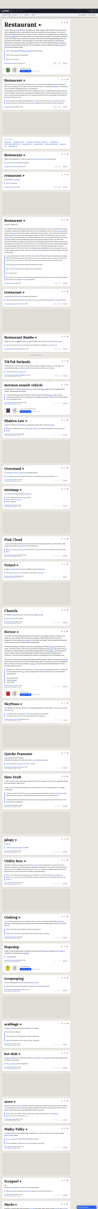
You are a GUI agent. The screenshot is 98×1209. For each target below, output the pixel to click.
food (18, 180)
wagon (23, 389)
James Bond (15, 848)
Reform (24, 425)
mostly (13, 494)
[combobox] (51, 11)
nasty (36, 986)
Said (25, 368)
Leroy (7, 476)
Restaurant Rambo (8, 349)
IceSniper (12, 1194)
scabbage (6, 1044)
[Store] (91, 11)
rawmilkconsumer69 (14, 960)
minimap (6, 505)
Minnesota (7, 1058)
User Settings (92, 15)
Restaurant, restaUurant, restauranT (37, 142)
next (29, 983)
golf (18, 867)
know (19, 500)
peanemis (19, 764)
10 (9, 957)
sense (43, 569)
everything (27, 494)
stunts (20, 848)
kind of (43, 389)
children (43, 250)
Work (33, 15)
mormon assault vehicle (9, 402)
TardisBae (11, 622)
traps (62, 921)
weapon (14, 615)
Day (31, 397)
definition (56, 87)
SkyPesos (6, 719)
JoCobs (12, 1044)
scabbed (7, 1028)
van (31, 389)
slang (17, 1106)
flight (24, 714)
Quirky (6, 758)
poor (62, 708)
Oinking (6, 937)
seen (46, 951)
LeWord (11, 505)
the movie (27, 764)
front (61, 45)
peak (46, 760)
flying (32, 615)
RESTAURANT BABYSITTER (12, 144)
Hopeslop (6, 960)
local (23, 51)
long (21, 569)
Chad (18, 793)
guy (12, 550)
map (6, 494)
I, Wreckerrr (17, 349)
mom (36, 300)
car (10, 844)
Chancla (6, 622)
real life (26, 953)
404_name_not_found (15, 719)
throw (16, 296)
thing (39, 986)
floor (51, 1191)
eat (26, 159)
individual (12, 569)
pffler (12, 805)
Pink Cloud (6, 555)
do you (16, 500)
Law (17, 425)
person (33, 103)
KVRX (18, 402)
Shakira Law (7, 434)
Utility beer (6, 883)
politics (33, 664)
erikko (12, 187)
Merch (65, 63)
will (66, 34)
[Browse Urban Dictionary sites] (6, 11)
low (40, 368)
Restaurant (6, 63)
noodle (13, 1064)
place (6, 180)
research (15, 51)
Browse (15, 15)
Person (8, 1139)
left (52, 800)
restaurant (6, 187)
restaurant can (13, 146)
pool (61, 875)
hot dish (6, 1067)
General (8, 1116)
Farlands (20, 372)
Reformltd (13, 434)
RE (34, 256)
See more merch (36, 71)
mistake (52, 425)
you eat (14, 180)
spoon (57, 300)
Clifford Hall (12, 1067)
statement (22, 473)
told (17, 476)
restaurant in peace (18, 142)
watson (10, 851)
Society (26, 15)
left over (12, 1187)
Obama (14, 680)
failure (51, 651)
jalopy (5, 851)
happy (22, 550)
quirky (34, 760)
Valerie (12, 1135)
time (37, 231)
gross (37, 1036)
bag (64, 84)
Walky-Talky (7, 1146)
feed (34, 1058)
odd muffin (13, 1146)
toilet (22, 983)
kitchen (56, 1114)
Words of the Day (6, 15)
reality (36, 546)
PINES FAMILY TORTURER (18, 375)
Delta (5, 708)
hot (16, 1064)
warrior (50, 395)
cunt (25, 1116)
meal (55, 345)
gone (51, 649)
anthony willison (12, 1119)
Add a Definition (82, 15)
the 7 (54, 476)
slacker (27, 640)
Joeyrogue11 (14, 63)
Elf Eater (13, 480)
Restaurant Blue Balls (51, 144)
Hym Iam (13, 283)
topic (15, 473)
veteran (25, 341)
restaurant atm (54, 142)
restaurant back (26, 144)
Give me (8, 764)
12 (5, 544)
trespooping (7, 989)
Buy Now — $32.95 (25, 71)
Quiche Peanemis (8, 767)
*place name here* (15, 304)
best (60, 101)
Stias (12, 107)
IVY (41, 669)
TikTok (16, 372)
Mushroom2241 (17, 767)
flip (39, 615)
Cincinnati (61, 793)
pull (10, 848)
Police (6, 921)
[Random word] (88, 11)
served (44, 159)
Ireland (50, 101)
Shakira (35, 429)
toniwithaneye (14, 555)
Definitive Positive (15, 166)
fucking (26, 279)
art (20, 1187)
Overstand (6, 480)
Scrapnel (6, 1194)
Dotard (6, 576)
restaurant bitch (38, 144)
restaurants (7, 142)
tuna (9, 1064)
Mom (7, 1040)
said (39, 1110)
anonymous (11, 576)
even (53, 84)
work (17, 30)
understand (9, 473)
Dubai (27, 429)
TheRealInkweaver (16, 989)
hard (8, 710)
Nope (12, 877)
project (23, 1187)
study (66, 659)
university (29, 51)
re (34, 269)
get (49, 345)
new (15, 163)
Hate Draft (6, 805)
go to (10, 163)
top (52, 229)
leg (31, 1040)
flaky (29, 1028)
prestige (59, 341)
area (11, 1028)
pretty (19, 550)
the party (28, 1191)
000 (42, 714)
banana (14, 233)
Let (7, 163)
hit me (12, 618)
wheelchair (14, 1139)
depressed (12, 36)
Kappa (52, 647)
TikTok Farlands (7, 375)
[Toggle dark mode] (95, 11)
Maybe (13, 265)
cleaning (53, 875)
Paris (28, 714)
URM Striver (12, 685)
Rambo (21, 345)
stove (5, 1119)
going (15, 573)
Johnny (12, 934)
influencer (7, 1135)
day (32, 865)
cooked (38, 159)
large (44, 1058)
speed (58, 921)
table (6, 47)
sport (30, 788)
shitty (7, 844)
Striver (6, 685)
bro (24, 372)
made (12, 1191)
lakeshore (13, 883)
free (49, 341)
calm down (40, 573)
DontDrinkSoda (12, 937)
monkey (59, 231)
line (39, 395)
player (24, 497)
